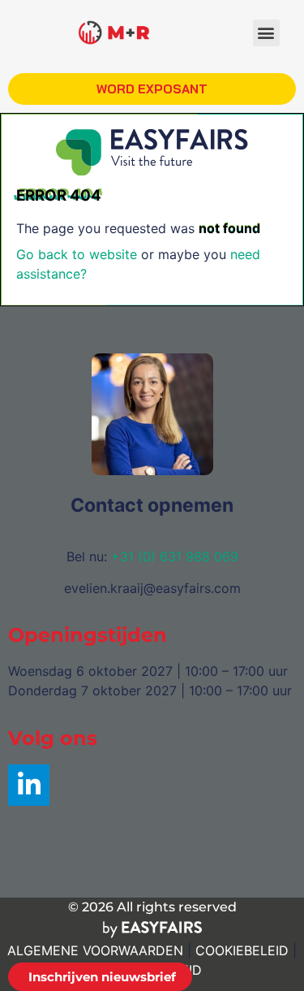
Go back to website (76, 254)
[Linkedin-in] (28, 785)
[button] (266, 32)
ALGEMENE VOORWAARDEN (95, 950)
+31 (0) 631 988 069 (174, 556)
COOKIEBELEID (242, 950)
